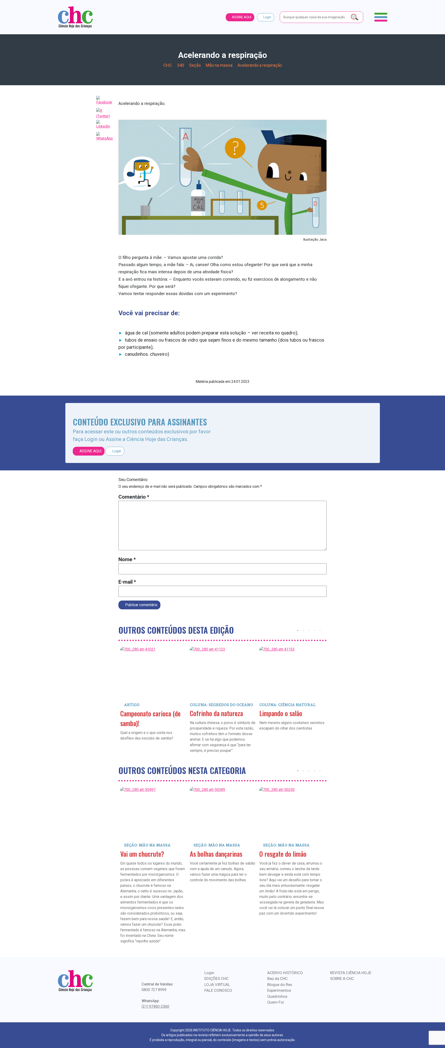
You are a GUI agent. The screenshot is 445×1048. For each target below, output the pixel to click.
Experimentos (279, 990)
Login (267, 17)
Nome (127, 559)
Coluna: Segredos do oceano (221, 704)
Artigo (132, 704)
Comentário (133, 497)
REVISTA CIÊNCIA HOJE (350, 972)
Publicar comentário (140, 605)
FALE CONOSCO (218, 990)
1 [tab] (298, 630)
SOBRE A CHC (342, 978)
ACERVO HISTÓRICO (285, 972)
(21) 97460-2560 (155, 1006)
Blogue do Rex (279, 984)
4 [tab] (314, 630)
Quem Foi (275, 1002)
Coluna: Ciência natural (287, 704)
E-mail (127, 582)
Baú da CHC (277, 978)
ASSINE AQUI (241, 17)
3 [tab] (309, 630)
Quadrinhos (277, 996)
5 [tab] (320, 630)
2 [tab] (303, 630)
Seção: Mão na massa (147, 845)
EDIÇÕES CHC (216, 978)
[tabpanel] (153, 700)
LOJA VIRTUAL (217, 984)
